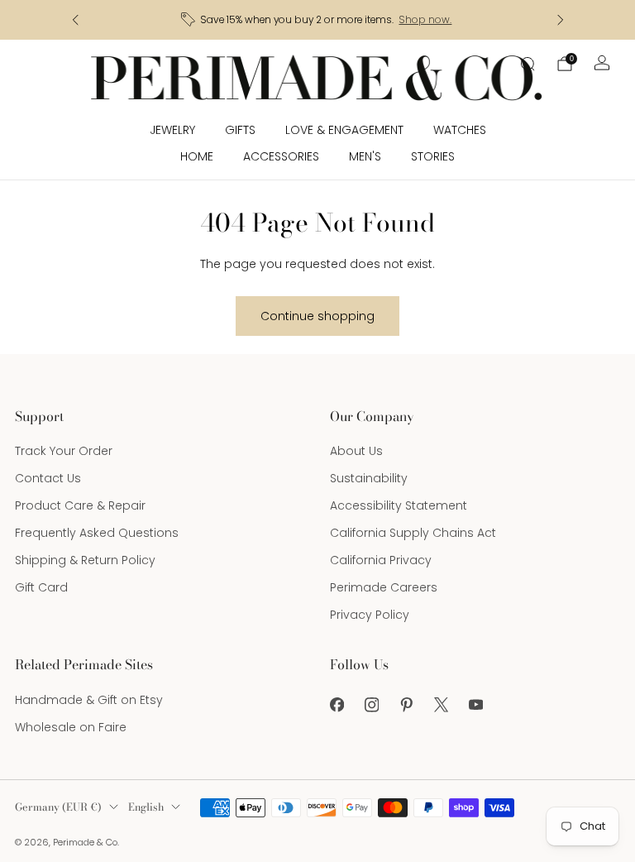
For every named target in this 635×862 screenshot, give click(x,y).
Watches (459, 130)
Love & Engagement (344, 130)
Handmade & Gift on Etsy (89, 700)
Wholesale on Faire (71, 727)
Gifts (240, 130)
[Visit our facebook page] (336, 704)
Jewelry (172, 130)
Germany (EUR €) (58, 807)
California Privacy (381, 560)
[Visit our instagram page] (371, 704)
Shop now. (425, 19)
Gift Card (41, 587)
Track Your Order (63, 451)
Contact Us (48, 478)
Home (196, 156)
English (146, 807)
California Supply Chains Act (413, 532)
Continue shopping (317, 316)
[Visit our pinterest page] (406, 704)
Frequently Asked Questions (97, 532)
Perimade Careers (383, 587)
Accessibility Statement (398, 505)
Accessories (281, 156)
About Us (356, 451)
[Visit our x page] (440, 704)
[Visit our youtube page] (475, 704)
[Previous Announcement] (75, 20)
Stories (433, 156)
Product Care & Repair (80, 505)
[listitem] (317, 20)
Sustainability (369, 478)
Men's (365, 156)
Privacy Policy (369, 614)
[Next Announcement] (560, 20)
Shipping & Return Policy (85, 560)
